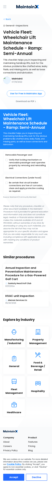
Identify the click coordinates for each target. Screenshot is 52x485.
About (6, 441)
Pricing (31, 446)
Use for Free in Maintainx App (26, 93)
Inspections (22, 25)
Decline (36, 477)
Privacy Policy (10, 450)
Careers (7, 446)
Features (32, 441)
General (10, 25)
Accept (13, 477)
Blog (30, 450)
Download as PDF (25, 101)
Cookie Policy (14, 464)
